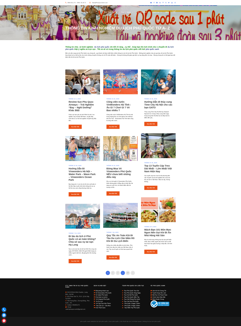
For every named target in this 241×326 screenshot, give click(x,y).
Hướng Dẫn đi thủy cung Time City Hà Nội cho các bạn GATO (158, 104)
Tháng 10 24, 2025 (112, 99)
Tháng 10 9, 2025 (150, 226)
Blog (167, 12)
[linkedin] (160, 2)
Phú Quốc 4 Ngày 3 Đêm (132, 305)
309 (128, 273)
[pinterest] (163, 2)
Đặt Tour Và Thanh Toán (159, 295)
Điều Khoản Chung (158, 299)
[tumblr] (165, 2)
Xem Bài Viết (75, 126)
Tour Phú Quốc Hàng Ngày (132, 293)
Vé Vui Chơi (142, 12)
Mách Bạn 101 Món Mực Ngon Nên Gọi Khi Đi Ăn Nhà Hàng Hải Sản (157, 232)
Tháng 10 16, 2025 (150, 99)
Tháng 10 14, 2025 (112, 165)
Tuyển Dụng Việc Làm (159, 293)
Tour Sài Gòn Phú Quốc (131, 301)
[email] (151, 2)
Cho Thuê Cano (100, 307)
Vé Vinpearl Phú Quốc (103, 299)
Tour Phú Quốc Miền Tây (131, 297)
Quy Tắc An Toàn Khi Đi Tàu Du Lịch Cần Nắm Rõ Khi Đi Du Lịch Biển (120, 238)
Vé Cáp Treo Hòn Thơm (103, 303)
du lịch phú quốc (101, 47)
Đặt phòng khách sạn (102, 290)
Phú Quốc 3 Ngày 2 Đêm (132, 303)
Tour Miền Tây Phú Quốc (132, 307)
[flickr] (156, 2)
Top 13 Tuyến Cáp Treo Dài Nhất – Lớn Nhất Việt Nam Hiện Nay (158, 168)
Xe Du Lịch (99, 301)
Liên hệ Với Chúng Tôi (159, 290)
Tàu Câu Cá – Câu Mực (103, 305)
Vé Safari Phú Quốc (102, 295)
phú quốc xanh (153, 49)
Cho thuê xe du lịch (101, 297)
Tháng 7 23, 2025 (75, 233)
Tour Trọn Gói (109, 12)
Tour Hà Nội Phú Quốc (131, 295)
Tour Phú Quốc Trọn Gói (131, 290)
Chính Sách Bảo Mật (158, 297)
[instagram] (175, 2)
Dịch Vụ (156, 12)
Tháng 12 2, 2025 (75, 99)
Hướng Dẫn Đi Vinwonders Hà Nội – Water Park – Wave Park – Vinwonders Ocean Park (82, 174)
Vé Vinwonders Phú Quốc (104, 293)
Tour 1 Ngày (126, 12)
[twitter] (168, 2)
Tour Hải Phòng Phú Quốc (132, 299)
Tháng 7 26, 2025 (112, 232)
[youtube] (172, 2)
